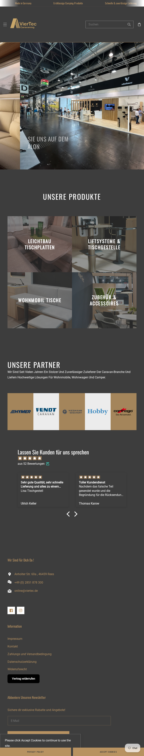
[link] (20, 412)
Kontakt (13, 646)
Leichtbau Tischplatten (40, 244)
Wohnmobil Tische (39, 300)
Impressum (15, 639)
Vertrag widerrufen (23, 678)
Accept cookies (108, 751)
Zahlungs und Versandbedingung (30, 654)
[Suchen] (129, 24)
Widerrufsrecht (17, 669)
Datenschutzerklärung (22, 662)
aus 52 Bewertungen (31, 463)
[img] (74, 458)
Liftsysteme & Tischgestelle (104, 244)
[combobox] (110, 24)
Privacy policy (35, 751)
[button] (5, 24)
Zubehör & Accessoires (104, 300)
